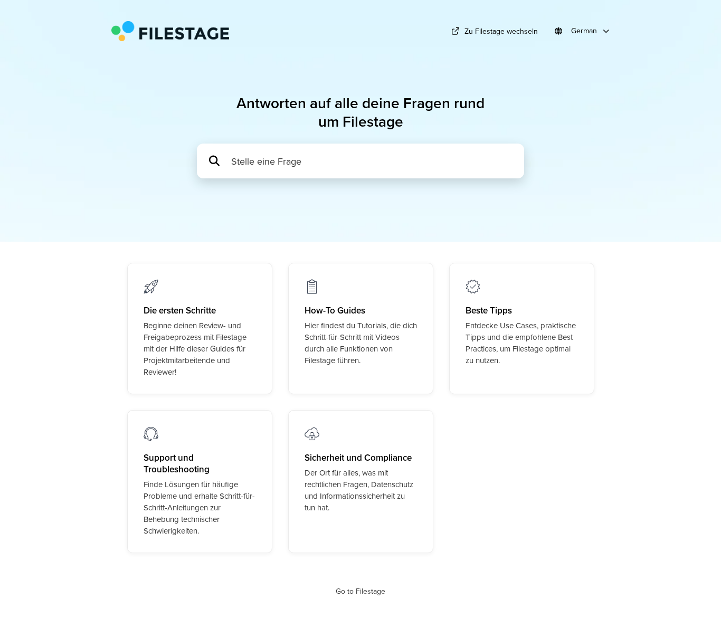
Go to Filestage (360, 591)
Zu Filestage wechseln (501, 31)
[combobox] (372, 161)
